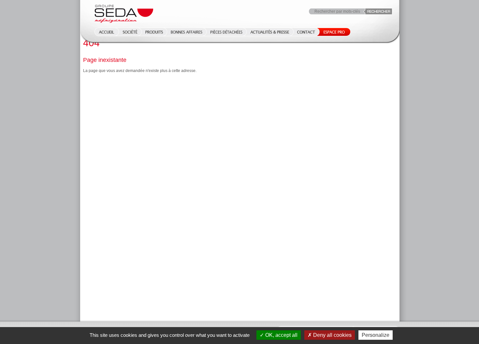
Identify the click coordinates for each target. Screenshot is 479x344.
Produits (154, 32)
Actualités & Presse (269, 32)
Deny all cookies (332, 335)
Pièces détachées (226, 32)
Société (130, 32)
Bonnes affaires (186, 32)
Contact (306, 32)
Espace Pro (333, 32)
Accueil (104, 32)
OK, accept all (281, 335)
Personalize (375, 335)
